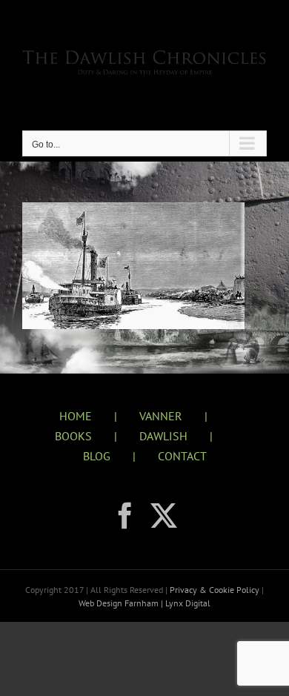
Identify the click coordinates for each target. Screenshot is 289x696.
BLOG (96, 455)
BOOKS (73, 435)
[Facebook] (125, 516)
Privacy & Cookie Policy (216, 589)
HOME (75, 415)
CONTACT (182, 455)
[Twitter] (163, 516)
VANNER (160, 415)
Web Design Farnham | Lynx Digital (144, 603)
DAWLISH (163, 435)
